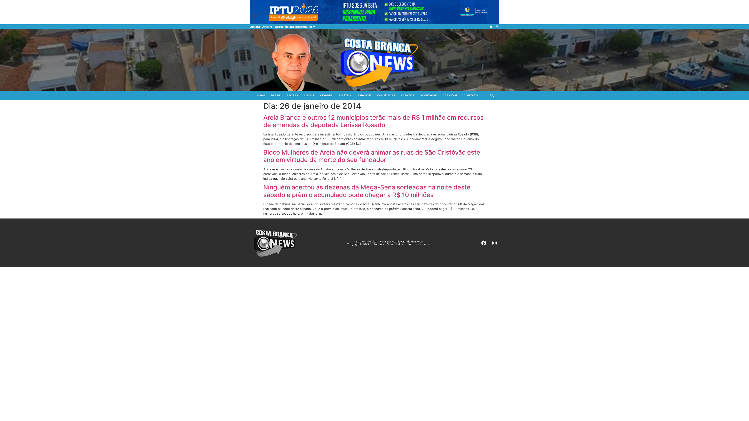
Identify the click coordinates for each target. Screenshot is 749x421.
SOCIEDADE (428, 95)
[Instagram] (496, 26)
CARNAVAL (450, 95)
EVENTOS (407, 95)
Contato (471, 95)
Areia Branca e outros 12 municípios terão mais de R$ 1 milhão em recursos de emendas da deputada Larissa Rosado (373, 121)
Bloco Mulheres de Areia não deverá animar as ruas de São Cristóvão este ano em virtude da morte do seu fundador (371, 156)
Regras (292, 95)
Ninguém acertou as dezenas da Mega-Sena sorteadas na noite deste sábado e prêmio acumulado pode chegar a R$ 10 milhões (366, 190)
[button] (492, 95)
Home (261, 95)
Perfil (276, 95)
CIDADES (326, 95)
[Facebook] (490, 26)
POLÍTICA (345, 95)
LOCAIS (309, 95)
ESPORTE (364, 95)
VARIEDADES (386, 95)
